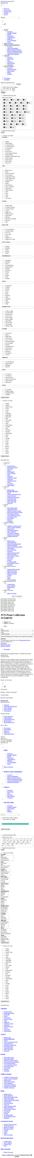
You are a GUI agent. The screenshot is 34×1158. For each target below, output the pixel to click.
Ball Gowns (9, 170)
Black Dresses (7, 721)
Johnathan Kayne (11, 481)
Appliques (8, 260)
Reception (10, 564)
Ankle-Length (9, 311)
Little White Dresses (9, 719)
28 (25, 109)
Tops (7, 195)
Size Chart (3, 643)
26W (14, 118)
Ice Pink (8, 426)
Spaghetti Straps (10, 393)
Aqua (7, 412)
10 (23, 103)
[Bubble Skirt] (6, 870)
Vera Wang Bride (11, 550)
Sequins (8, 278)
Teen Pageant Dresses (13, 514)
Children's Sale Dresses (13, 497)
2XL (13, 127)
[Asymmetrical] (4, 908)
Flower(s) (8, 270)
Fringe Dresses (8, 718)
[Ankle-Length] (4, 907)
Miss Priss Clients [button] (9, 802)
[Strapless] (5, 941)
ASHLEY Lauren (12, 478)
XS (6, 124)
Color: (2, 632)
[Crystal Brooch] (4, 897)
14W (19, 112)
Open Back (9, 215)
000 (6, 100)
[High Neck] (5, 917)
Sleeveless (8, 382)
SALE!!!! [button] (6, 486)
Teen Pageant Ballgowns (10, 706)
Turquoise (8, 413)
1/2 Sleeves (9, 374)
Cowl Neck (9, 333)
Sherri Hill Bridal (11, 542)
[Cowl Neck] (5, 914)
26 (19, 109)
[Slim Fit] (5, 926)
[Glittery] (3, 885)
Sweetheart (8, 353)
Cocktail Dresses (10, 146)
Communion (9, 148)
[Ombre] (3, 889)
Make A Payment (11, 593)
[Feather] (4, 903)
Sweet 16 (8, 163)
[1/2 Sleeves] (6, 929)
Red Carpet (9, 161)
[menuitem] (18, 8)
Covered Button (10, 229)
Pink (7, 428)
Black (7, 448)
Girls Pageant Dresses (11, 153)
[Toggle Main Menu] (1, 27)
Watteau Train (9, 326)
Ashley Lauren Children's (14, 527)
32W (14, 121)
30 (6, 112)
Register (6, 13)
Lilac (7, 423)
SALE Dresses (8, 708)
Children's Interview (12, 536)
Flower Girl (9, 151)
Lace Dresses (9, 175)
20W (14, 115)
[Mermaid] (5, 925)
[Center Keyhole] (6, 873)
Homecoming (9, 154)
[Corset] (6, 875)
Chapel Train (9, 314)
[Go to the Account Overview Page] (1, 6)
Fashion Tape (10, 587)
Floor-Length (9, 317)
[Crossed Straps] (5, 879)
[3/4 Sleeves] (6, 931)
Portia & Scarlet (11, 473)
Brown (7, 446)
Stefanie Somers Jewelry (13, 569)
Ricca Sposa (10, 557)
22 (6, 109)
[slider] (30, 824)
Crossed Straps (9, 231)
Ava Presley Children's (13, 533)
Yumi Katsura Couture (13, 556)
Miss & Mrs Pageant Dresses (14, 512)
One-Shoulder (9, 343)
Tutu (7, 196)
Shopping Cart (8, 11)
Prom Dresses (9, 158)
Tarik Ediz (10, 479)
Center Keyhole (10, 209)
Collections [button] (7, 463)
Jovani (9, 470)
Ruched (8, 220)
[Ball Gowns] (5, 863)
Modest (7, 181)
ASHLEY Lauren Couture (14, 511)
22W (22, 115)
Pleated (7, 217)
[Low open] (5, 882)
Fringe (7, 272)
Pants (7, 183)
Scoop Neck (9, 348)
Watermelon (9, 433)
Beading (8, 262)
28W (22, 118)
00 (13, 100)
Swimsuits (10, 521)
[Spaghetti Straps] (5, 939)
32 (12, 112)
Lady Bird (10, 558)
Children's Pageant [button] (9, 522)
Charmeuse (8, 285)
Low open (8, 234)
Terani (9, 482)
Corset (7, 210)
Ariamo (9, 560)
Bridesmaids (9, 143)
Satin (7, 297)
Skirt (7, 191)
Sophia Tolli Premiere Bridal (14, 547)
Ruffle (7, 275)
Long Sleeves (9, 377)
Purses (9, 576)
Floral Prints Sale (11, 500)
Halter (7, 335)
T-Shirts (9, 575)
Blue (7, 418)
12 (29, 103)
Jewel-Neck (9, 338)
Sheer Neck (9, 349)
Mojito (7, 405)
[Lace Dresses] (5, 867)
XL (6, 127)
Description (7, 649)
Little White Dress (10, 178)
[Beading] (4, 894)
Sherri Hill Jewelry (12, 571)
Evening (8, 150)
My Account (7, 10)
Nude (7, 443)
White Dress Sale (11, 502)
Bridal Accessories (12, 572)
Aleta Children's (11, 532)
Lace (7, 273)
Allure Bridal (10, 548)
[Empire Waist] (5, 923)
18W (6, 115)
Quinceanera (9, 159)
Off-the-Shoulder (10, 341)
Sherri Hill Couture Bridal (14, 544)
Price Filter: (6, 89)
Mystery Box (10, 490)
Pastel (7, 253)
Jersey (7, 290)
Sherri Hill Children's (12, 530)
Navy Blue (8, 420)
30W (6, 121)
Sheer (7, 236)
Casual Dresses (10, 145)
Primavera (10, 476)
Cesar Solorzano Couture (13, 515)
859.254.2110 (4, 700)
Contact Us (7, 732)
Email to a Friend (5, 646)
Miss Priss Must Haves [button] (10, 581)
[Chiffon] (4, 901)
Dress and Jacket (10, 173)
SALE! (9, 493)
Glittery (8, 246)
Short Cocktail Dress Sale (14, 494)
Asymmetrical (9, 312)
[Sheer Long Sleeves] (6, 933)
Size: (2, 629)
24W (6, 118)
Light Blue (8, 415)
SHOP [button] (6, 750)
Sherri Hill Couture (12, 508)
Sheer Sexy (9, 188)
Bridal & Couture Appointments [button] (13, 771)
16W (27, 112)
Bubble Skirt (9, 205)
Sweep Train (9, 322)
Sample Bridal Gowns (13, 563)
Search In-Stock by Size (9, 95)
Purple (7, 421)
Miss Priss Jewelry (12, 574)
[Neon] (3, 888)
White (7, 453)
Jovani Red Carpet (12, 517)
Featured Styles (11, 466)
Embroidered (9, 267)
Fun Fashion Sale (11, 499)
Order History (7, 729)
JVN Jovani (10, 472)
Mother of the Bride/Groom (13, 156)
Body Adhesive (11, 586)
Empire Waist (9, 363)
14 (6, 106)
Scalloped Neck (10, 346)
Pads (8, 589)
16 (12, 106)
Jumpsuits (6, 705)
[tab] (18, 474)
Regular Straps (9, 391)
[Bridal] (7, 856)
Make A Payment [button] (8, 590)
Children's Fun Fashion (13, 535)
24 (12, 109)
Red (7, 436)
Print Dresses (9, 185)
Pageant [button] (6, 504)
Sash (7, 277)
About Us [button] (6, 787)
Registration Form (24, 640)
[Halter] (5, 916)
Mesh (7, 294)
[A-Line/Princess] (5, 922)
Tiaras (8, 578)
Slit (6, 222)
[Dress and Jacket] (5, 866)
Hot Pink (8, 430)
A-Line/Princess (10, 362)
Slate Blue (8, 417)
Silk (7, 300)
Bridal (7, 141)
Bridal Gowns (11, 541)
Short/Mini (8, 321)
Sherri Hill (10, 469)
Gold (7, 445)
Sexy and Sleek (10, 186)
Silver (7, 451)
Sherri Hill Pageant (12, 509)
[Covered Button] (5, 878)
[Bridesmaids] (7, 857)
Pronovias (9, 551)
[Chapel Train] (4, 910)
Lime (7, 410)
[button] (6, 30)
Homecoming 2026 (12, 467)
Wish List (6, 8)
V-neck (7, 354)
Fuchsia (8, 431)
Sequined (8, 299)
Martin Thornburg (12, 554)
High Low (8, 212)
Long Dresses (9, 180)
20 (25, 106)
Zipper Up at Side (10, 239)
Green (7, 408)
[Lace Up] (5, 880)
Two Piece (8, 198)
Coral (7, 440)
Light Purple (9, 425)
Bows (7, 263)
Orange (8, 438)
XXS (22, 121)
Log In (6, 14)
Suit (7, 193)
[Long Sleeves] (6, 932)
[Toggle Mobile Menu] (1, 744)
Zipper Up (8, 237)
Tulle (7, 304)
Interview (9, 520)
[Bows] (4, 895)
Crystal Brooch (10, 265)
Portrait (7, 344)
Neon (7, 249)
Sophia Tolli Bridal (12, 545)
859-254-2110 (4, 3)
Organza (8, 295)
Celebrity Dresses (10, 207)
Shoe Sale (9, 503)
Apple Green (9, 407)
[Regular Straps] (5, 938)
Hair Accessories (11, 579)
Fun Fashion (10, 518)
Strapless (8, 351)
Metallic (8, 248)
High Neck (8, 336)
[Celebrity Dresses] (6, 872)
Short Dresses (9, 190)
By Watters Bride (11, 561)
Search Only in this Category (10, 87)
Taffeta (7, 302)
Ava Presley (10, 484)
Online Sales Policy (6, 644)
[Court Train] (4, 911)
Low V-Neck (9, 340)
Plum (7, 435)
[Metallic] (3, 886)
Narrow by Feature (8, 135)
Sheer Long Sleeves (11, 379)
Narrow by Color (7, 400)
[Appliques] (4, 892)
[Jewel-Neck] (5, 919)
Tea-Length (9, 324)
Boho (7, 172)
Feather (7, 268)
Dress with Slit (8, 709)
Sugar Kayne (10, 529)
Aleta (8, 475)
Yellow (7, 403)
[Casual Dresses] (7, 858)
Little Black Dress (10, 177)
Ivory (7, 441)
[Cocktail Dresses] (7, 860)
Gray (7, 450)
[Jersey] (4, 904)
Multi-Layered (9, 214)
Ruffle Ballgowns (8, 716)
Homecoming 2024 (9, 722)
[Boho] (5, 864)
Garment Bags (11, 584)
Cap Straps (8, 389)
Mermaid (8, 365)
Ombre (7, 251)
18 (19, 106)
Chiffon (8, 287)
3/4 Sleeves (9, 375)
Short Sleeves (9, 380)
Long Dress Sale (11, 496)
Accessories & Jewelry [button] (10, 566)
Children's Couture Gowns (14, 526)
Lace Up (8, 232)
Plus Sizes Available (11, 218)
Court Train (9, 316)
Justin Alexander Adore (13, 553)
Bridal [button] (5, 538)
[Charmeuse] (4, 900)
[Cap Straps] (5, 936)
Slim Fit (8, 367)
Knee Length (9, 319)
